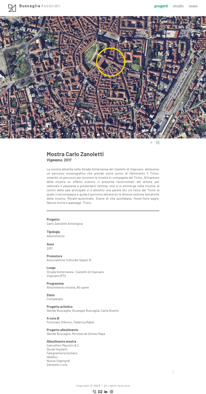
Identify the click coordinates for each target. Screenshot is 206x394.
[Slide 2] (57, 133)
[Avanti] (194, 77)
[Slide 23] (52, 134)
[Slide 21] (155, 133)
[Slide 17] (134, 133)
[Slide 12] (108, 133)
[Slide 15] (124, 133)
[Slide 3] (62, 133)
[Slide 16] (129, 133)
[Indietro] (12, 77)
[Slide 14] (119, 133)
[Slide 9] (93, 133)
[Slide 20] (149, 133)
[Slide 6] (77, 133)
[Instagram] (111, 392)
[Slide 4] (67, 133)
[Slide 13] (113, 133)
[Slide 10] (98, 133)
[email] (100, 392)
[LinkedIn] (106, 392)
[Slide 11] (103, 133)
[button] (157, 142)
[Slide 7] (83, 133)
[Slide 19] (144, 133)
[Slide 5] (72, 133)
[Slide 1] (46, 133)
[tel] (95, 392)
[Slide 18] (139, 133)
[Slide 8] (88, 133)
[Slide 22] (160, 133)
